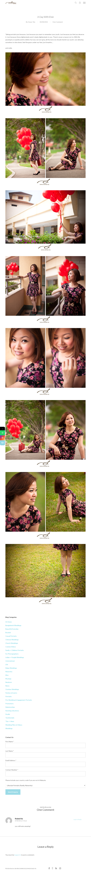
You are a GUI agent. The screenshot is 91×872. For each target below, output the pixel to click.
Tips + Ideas (9, 721)
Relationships (10, 707)
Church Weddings (11, 643)
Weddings (9, 728)
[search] (76, 2)
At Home (8, 622)
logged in (17, 855)
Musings (8, 679)
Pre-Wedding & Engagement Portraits (18, 700)
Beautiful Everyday (11, 629)
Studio (7, 714)
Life (6, 664)
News (7, 686)
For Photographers (12, 654)
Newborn (8, 682)
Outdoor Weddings (12, 689)
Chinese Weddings (12, 640)
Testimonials (9, 718)
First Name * (9, 741)
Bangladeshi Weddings (13, 625)
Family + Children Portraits (14, 650)
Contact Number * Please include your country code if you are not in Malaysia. (25, 775)
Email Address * (10, 760)
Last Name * (9, 751)
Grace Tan (31, 22)
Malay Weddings (11, 668)
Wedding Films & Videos (13, 725)
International (10, 661)
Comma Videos (10, 647)
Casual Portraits (11, 636)
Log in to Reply (77, 819)
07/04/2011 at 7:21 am (21, 820)
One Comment (57, 22)
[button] (84, 3)
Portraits (8, 696)
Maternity (8, 672)
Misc (7, 675)
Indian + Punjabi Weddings (14, 657)
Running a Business (12, 711)
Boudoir (8, 632)
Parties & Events (11, 693)
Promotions (9, 703)
